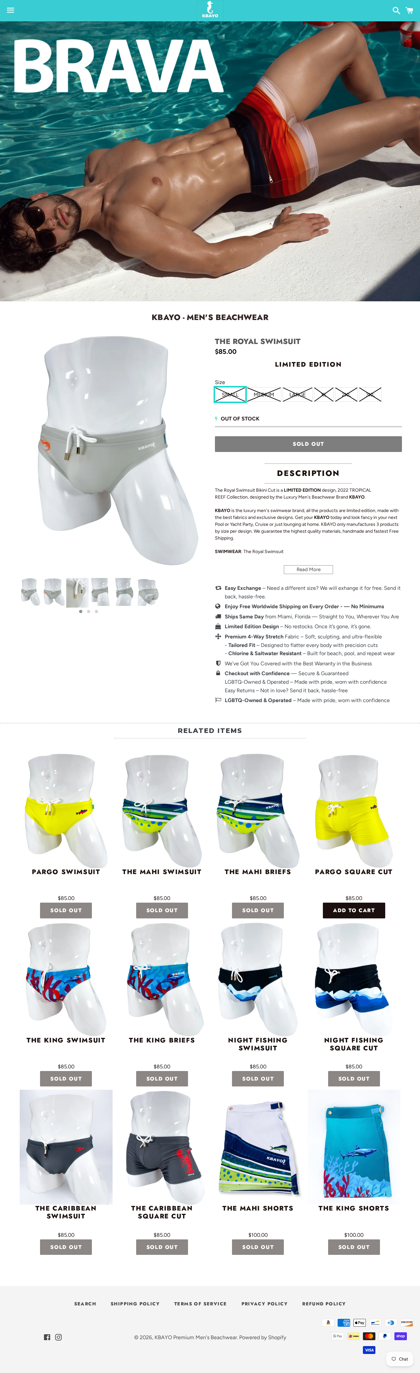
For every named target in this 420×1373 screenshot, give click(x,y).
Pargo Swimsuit (66, 872)
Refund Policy (324, 1303)
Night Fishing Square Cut (354, 1045)
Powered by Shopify (262, 1337)
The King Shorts (354, 1209)
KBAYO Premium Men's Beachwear (196, 1337)
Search (85, 1303)
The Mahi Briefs (258, 872)
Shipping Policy (135, 1303)
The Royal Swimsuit (258, 341)
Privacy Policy (265, 1303)
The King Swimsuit (66, 1041)
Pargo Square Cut (354, 872)
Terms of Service (200, 1303)
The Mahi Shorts (257, 1209)
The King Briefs (162, 1041)
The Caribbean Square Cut (162, 1213)
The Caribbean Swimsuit (66, 1213)
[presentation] (12, 596)
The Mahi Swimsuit (161, 872)
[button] (81, 611)
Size (220, 382)
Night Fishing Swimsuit (258, 1045)
